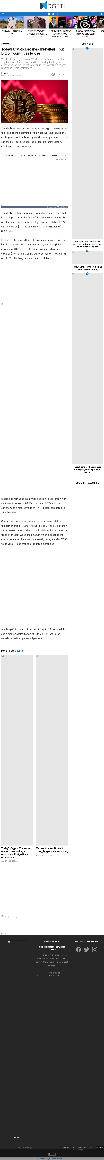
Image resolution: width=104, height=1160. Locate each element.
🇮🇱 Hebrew (18, 1137)
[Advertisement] (34, 282)
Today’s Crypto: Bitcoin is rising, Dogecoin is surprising (52, 850)
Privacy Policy (93, 1147)
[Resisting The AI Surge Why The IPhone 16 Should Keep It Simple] (12, 22)
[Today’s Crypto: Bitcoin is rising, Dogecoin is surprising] (52, 750)
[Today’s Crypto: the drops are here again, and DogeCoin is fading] (87, 368)
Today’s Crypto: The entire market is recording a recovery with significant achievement (15, 853)
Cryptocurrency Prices (54, 207)
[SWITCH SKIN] (102, 14)
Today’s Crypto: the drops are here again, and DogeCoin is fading (87, 469)
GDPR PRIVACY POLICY (67, 1147)
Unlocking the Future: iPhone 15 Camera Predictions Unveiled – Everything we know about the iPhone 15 (36, 33)
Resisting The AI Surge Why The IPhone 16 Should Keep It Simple (12, 31)
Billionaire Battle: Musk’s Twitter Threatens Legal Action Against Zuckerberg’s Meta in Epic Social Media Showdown (61, 33)
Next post (5, 934)
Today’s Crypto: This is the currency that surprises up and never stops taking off (87, 244)
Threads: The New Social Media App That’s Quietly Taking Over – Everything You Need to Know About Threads (85, 33)
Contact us (82, 1147)
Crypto (19, 651)
